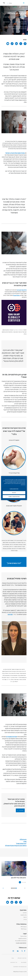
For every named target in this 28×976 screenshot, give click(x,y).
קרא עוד (24, 882)
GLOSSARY (24, 962)
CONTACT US (13, 962)
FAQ (13, 958)
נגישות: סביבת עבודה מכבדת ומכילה (16, 845)
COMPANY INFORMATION (20, 966)
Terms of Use (23, 936)
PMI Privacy (24, 929)
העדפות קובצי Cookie (21, 943)
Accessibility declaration (21, 940)
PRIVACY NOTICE (22, 958)
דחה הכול (14, 492)
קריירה (25, 919)
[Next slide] (4, 888)
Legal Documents (22, 938)
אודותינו (25, 912)
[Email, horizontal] (7, 902)
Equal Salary (16, 295)
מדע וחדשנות (24, 915)
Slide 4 (12, 888)
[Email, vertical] (7, 43)
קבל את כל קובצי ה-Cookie (14, 496)
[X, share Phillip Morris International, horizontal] (16, 902)
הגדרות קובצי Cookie (14, 488)
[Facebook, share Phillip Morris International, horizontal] (20, 902)
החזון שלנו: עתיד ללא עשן (18, 877)
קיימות (25, 917)
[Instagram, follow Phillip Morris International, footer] (13, 951)
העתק (12, 43)
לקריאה (10, 614)
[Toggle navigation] (4, 2)
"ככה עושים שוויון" (21, 843)
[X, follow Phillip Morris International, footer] (22, 951)
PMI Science (24, 926)
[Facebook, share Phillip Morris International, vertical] (25, 43)
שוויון (25, 841)
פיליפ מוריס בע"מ (22, 290)
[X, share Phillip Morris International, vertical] (20, 43)
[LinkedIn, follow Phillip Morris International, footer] (17, 951)
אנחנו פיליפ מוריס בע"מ (21, 17)
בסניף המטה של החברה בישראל (15, 153)
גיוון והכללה (23, 839)
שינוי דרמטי (15, 21)
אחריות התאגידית (11, 736)
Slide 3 (13, 888)
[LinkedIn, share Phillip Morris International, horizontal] (11, 902)
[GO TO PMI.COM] (23, 3)
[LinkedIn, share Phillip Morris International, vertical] (16, 43)
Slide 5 (11, 888)
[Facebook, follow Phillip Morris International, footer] (24, 951)
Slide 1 (16, 888)
